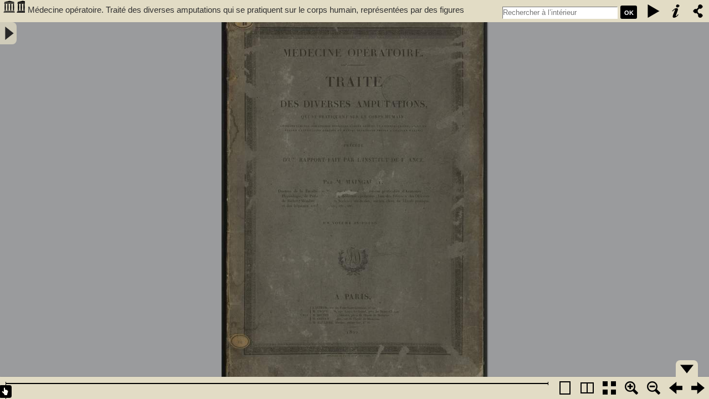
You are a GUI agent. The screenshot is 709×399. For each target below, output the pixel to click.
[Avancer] (698, 388)
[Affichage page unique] (565, 388)
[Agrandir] (631, 388)
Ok (629, 12)
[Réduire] (654, 388)
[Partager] (698, 11)
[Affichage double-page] (587, 388)
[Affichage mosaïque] (609, 388)
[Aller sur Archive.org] (14, 11)
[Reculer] (676, 388)
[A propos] (676, 11)
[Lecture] (654, 11)
